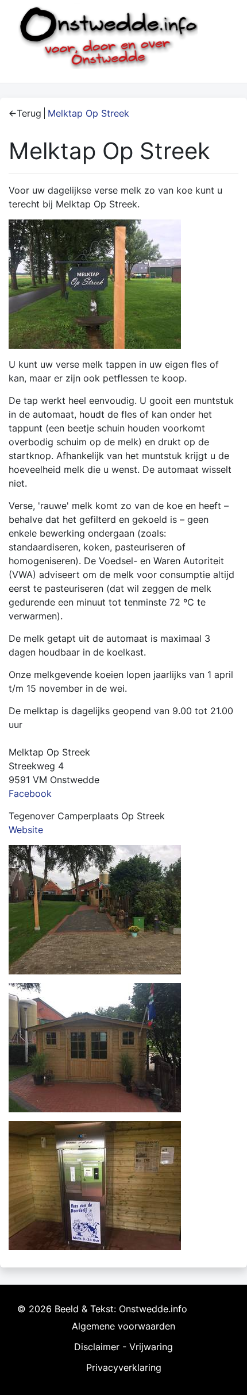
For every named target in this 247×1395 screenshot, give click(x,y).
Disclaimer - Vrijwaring (123, 1346)
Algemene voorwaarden (123, 1326)
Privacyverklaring (123, 1367)
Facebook (30, 793)
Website (26, 829)
